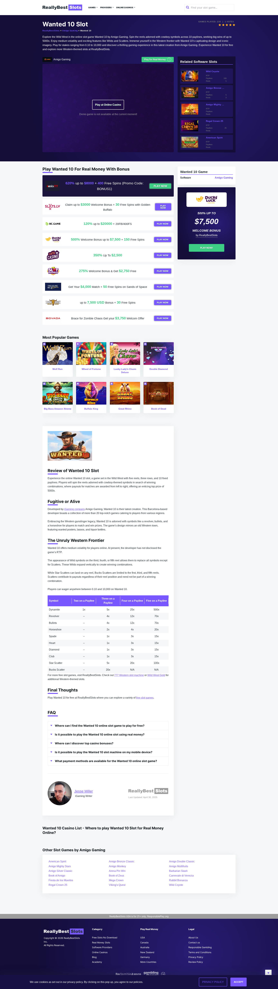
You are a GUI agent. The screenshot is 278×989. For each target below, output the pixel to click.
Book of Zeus (116, 875)
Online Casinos (124, 7)
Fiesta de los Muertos (61, 880)
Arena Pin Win (117, 871)
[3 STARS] (226, 25)
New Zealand (147, 952)
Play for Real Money (157, 59)
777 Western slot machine (129, 675)
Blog (94, 957)
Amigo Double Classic (182, 861)
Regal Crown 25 (58, 885)
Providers (106, 7)
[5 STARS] (234, 25)
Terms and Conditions (199, 952)
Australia (144, 947)
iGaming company (74, 509)
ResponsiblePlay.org (158, 916)
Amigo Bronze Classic (121, 861)
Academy (97, 962)
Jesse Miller (83, 791)
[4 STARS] (230, 25)
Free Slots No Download (104, 937)
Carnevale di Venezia (181, 875)
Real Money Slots (101, 942)
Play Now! (206, 247)
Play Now (160, 186)
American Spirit (57, 861)
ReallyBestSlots (51, 31)
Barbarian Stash (178, 871)
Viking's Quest (117, 885)
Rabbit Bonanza (178, 880)
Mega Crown (116, 880)
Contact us (194, 942)
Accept (238, 981)
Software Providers (102, 947)
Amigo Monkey (117, 866)
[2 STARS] (223, 25)
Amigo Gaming (70, 31)
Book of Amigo (57, 875)
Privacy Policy (195, 957)
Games (92, 7)
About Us (193, 937)
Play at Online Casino (108, 104)
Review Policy (195, 962)
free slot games (144, 697)
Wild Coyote (176, 885)
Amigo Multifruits (178, 866)
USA (142, 937)
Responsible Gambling (200, 947)
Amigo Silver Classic (60, 871)
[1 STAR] (219, 25)
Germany (145, 957)
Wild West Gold (156, 675)
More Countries (148, 962)
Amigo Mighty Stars (60, 866)
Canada (144, 942)
